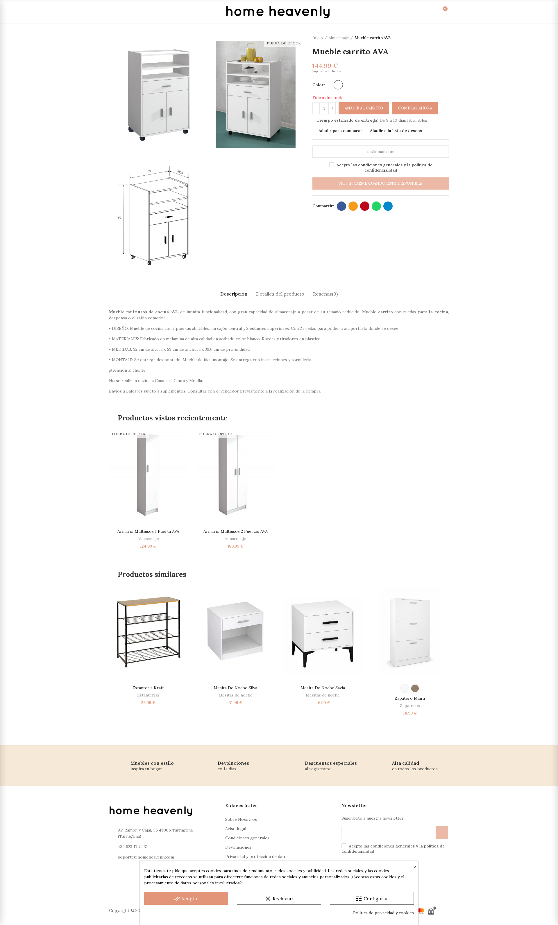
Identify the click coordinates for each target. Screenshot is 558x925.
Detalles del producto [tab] (280, 294)
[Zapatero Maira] (410, 631)
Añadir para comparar (340, 130)
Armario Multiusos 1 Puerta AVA (148, 531)
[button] (93, 654)
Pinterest (364, 206)
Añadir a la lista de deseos (396, 130)
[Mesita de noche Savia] (322, 631)
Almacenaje (148, 538)
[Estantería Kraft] (148, 631)
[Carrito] (439, 11)
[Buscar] (403, 11)
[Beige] (415, 688)
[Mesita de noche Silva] (235, 631)
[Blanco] (338, 84)
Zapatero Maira (410, 698)
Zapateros (410, 705)
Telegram (388, 206)
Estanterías (148, 695)
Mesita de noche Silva (235, 687)
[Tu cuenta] (415, 11)
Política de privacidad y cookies (383, 912)
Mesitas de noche (236, 695)
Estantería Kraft (148, 687)
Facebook (341, 206)
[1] (442, 832)
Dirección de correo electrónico (353, 206)
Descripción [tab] (233, 294)
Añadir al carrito (364, 108)
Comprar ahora (415, 108)
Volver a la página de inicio (437, 38)
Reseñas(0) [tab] (325, 294)
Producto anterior (430, 38)
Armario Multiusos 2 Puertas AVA (235, 531)
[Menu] (115, 11)
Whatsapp (376, 206)
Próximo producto (444, 38)
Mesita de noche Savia (323, 687)
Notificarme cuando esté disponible (381, 183)
